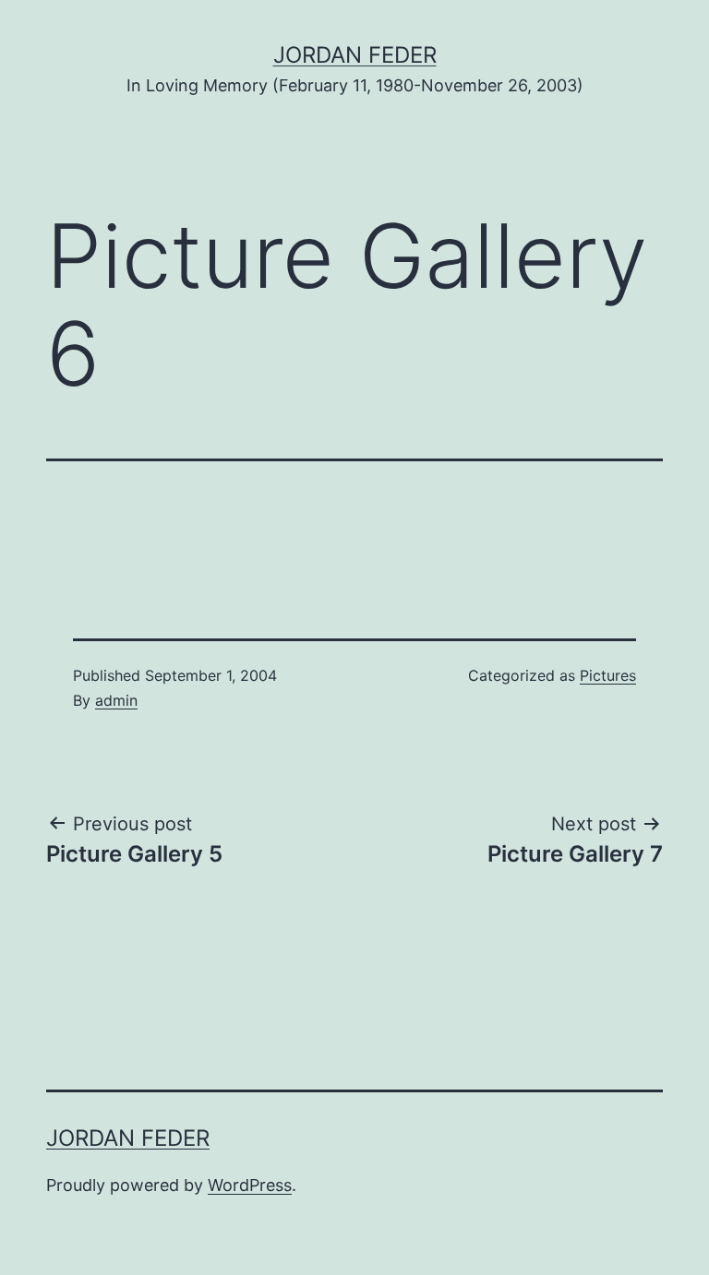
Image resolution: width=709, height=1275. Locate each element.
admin (116, 700)
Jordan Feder (355, 55)
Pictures (608, 675)
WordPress (250, 1185)
